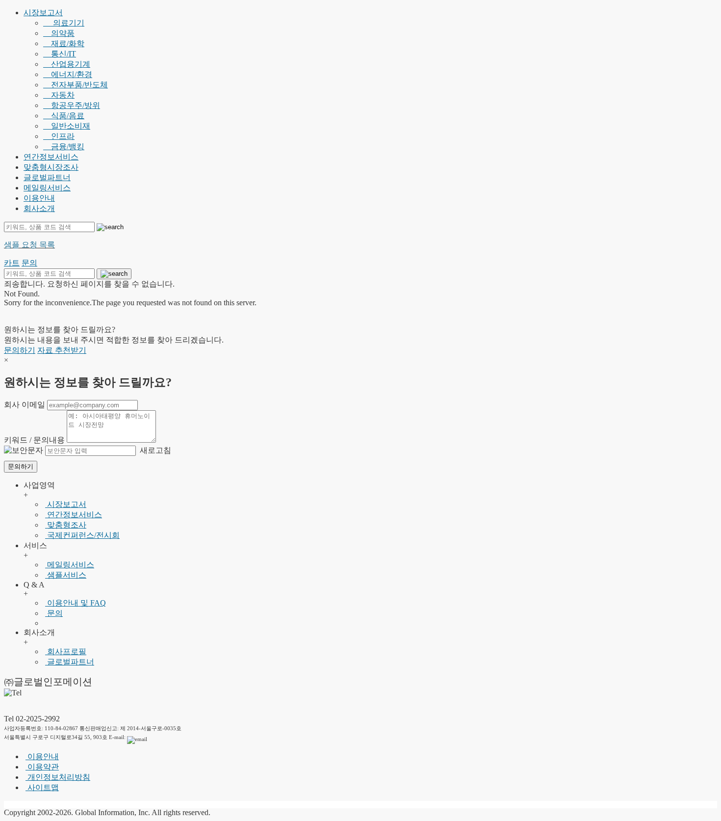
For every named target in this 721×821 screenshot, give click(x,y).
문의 (54, 613)
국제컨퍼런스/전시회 (82, 535)
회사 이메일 (24, 404)
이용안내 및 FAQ (75, 603)
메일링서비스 (47, 188)
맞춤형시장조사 (51, 167)
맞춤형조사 (65, 525)
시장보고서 (43, 12)
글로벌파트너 (47, 177)
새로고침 (154, 450)
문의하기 (19, 350)
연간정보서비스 (51, 157)
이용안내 (39, 198)
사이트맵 (42, 787)
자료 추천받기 (61, 350)
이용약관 (42, 767)
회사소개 (39, 208)
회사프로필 (65, 651)
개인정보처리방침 (58, 777)
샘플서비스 (65, 575)
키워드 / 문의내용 (34, 440)
